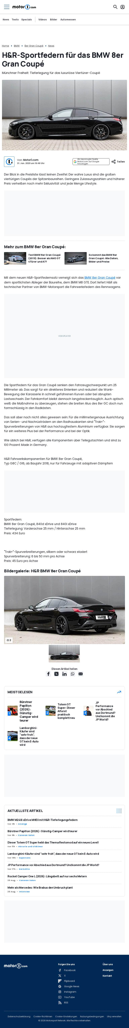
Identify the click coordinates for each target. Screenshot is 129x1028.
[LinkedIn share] (64, 674)
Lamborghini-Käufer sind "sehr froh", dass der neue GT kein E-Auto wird (53, 854)
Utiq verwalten (114, 1016)
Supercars (25, 857)
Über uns (108, 964)
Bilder (53, 19)
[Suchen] (115, 7)
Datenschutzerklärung (19, 1016)
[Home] (24, 7)
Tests (15, 19)
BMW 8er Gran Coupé (99, 278)
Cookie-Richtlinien (42, 1016)
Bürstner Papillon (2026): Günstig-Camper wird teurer (42, 831)
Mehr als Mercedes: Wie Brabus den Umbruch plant (40, 887)
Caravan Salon (26, 835)
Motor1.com (30, 160)
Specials (26, 19)
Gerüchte (24, 869)
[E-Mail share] (81, 674)
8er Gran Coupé (34, 45)
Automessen (68, 19)
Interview (24, 891)
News (6, 19)
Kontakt (107, 975)
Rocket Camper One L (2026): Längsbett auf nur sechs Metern (47, 876)
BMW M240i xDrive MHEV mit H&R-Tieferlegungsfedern (43, 820)
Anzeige (22, 824)
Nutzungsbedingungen (92, 1016)
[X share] (56, 674)
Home (5, 45)
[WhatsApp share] (73, 674)
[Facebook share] (48, 674)
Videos (42, 19)
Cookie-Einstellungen (66, 1016)
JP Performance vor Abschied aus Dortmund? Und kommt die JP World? (53, 865)
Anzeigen (108, 970)
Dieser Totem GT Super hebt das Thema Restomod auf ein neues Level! (53, 842)
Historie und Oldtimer (30, 846)
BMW (17, 45)
